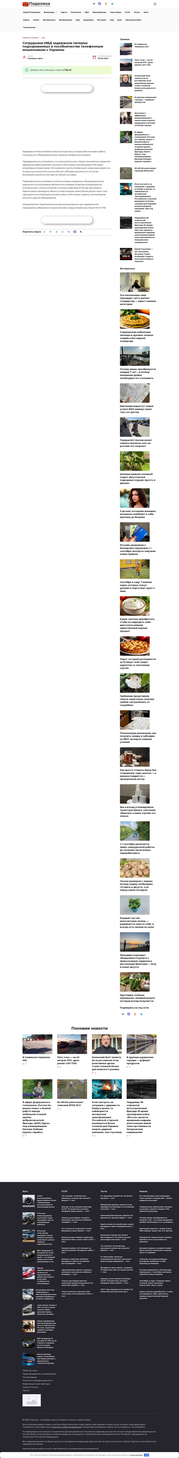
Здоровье (88, 20)
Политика (76, 12)
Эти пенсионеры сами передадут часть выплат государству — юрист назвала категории (138, 299)
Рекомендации (30, 1377)
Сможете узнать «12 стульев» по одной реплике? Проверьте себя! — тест (78, 1250)
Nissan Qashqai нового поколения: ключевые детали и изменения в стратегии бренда (46, 1358)
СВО (87, 12)
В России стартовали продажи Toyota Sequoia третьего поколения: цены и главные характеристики (45, 1237)
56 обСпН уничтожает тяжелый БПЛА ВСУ (145, 169)
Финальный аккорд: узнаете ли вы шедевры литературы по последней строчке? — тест (117, 1207)
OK (146, 1455)
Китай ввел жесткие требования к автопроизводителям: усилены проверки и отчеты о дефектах (46, 1294)
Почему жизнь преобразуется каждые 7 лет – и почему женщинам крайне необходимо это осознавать (138, 373)
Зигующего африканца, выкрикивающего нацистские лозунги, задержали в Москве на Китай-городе (145, 119)
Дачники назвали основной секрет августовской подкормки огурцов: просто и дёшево (137, 478)
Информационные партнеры (36, 1384)
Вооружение (65, 20)
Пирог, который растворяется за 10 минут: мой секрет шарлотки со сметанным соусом (138, 663)
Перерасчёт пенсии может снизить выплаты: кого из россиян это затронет (136, 443)
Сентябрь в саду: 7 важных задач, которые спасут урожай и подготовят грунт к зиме (137, 586)
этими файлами (136, 1455)
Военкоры (49, 12)
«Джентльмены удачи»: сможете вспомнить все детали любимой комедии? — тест (76, 1272)
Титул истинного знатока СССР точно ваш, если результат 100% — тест (77, 1294)
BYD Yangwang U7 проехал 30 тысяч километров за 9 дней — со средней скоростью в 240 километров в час (46, 1256)
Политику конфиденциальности (66, 1427)
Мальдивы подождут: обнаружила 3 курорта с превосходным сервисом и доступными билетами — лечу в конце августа (138, 961)
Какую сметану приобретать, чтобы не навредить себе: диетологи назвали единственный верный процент (137, 625)
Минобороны (99, 12)
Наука (26, 20)
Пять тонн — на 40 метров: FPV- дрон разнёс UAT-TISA (144, 62)
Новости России (30, 1387)
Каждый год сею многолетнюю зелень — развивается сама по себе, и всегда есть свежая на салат (137, 922)
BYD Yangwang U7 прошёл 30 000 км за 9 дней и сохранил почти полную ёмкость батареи (47, 1342)
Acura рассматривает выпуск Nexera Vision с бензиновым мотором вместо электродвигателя (46, 1201)
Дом (119, 20)
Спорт (36, 20)
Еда (78, 20)
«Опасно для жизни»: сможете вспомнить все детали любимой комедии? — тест (76, 1220)
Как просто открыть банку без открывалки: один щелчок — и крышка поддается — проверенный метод (138, 774)
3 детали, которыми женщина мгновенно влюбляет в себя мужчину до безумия (138, 514)
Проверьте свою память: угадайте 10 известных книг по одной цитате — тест (116, 1270)
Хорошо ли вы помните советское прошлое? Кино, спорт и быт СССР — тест (78, 1239)
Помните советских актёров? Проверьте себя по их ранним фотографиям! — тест (75, 1261)
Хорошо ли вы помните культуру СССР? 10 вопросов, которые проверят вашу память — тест (76, 1209)
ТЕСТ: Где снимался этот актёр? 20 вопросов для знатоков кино (116, 1290)
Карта (64, 12)
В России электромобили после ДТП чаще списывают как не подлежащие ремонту (45, 1218)
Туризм (26, 1390)
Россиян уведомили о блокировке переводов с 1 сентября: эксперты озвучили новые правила (137, 549)
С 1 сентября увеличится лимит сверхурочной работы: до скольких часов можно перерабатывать (137, 848)
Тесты (137, 12)
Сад (112, 20)
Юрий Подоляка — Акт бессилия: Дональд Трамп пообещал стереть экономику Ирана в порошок (144, 255)
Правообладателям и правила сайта (39, 1374)
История (101, 20)
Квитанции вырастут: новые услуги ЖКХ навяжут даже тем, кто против (137, 409)
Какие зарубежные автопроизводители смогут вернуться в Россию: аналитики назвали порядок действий (46, 1326)
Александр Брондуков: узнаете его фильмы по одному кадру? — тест (116, 1217)
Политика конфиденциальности (38, 1380)
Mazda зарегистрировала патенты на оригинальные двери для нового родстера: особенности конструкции (45, 1276)
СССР (127, 12)
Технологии (29, 27)
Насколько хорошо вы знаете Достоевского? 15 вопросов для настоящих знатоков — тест (115, 1237)
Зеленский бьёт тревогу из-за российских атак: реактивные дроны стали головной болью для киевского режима (145, 83)
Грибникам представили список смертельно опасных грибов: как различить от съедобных (137, 700)
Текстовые (115, 12)
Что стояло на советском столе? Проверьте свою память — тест (76, 1230)
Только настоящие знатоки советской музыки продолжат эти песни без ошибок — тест (77, 1283)
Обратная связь (30, 1370)
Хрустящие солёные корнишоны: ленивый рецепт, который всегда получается (137, 998)
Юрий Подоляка (31, 12)
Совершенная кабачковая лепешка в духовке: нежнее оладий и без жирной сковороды (136, 336)
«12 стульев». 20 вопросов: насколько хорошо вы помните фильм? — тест (75, 1198)
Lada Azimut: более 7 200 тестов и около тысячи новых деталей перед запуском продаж (47, 1309)
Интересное (49, 20)
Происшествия (133, 20)
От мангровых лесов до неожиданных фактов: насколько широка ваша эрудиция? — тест (115, 1259)
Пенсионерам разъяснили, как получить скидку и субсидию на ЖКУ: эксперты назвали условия (138, 737)
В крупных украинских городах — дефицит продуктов (145, 99)
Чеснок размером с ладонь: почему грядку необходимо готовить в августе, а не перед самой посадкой (136, 885)
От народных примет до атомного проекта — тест (116, 1197)
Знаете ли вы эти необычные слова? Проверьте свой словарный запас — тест (117, 1226)
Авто (146, 12)
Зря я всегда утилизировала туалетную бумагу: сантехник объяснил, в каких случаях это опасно (138, 811)
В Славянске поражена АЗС (142, 45)
